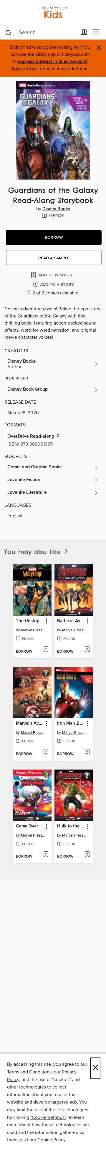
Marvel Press (31, 630)
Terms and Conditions (29, 1072)
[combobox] (41, 33)
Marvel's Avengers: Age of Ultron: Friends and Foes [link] (29, 723)
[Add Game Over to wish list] (45, 855)
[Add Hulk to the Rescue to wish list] (87, 855)
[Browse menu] (96, 32)
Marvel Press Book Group (74, 630)
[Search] (8, 32)
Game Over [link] (27, 826)
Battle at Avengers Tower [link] (71, 621)
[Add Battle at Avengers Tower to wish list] (87, 650)
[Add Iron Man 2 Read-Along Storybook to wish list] (87, 752)
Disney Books (56, 209)
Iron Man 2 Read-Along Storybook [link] (71, 723)
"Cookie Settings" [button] (48, 1117)
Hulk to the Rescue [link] (71, 826)
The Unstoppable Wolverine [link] (29, 621)
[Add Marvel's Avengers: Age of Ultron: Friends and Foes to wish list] (45, 752)
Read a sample (53, 258)
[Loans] (84, 33)
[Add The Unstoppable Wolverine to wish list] (45, 650)
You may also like (33, 552)
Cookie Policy (51, 1140)
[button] (54, 237)
